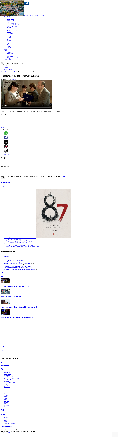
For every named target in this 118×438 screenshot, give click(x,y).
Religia (9, 37)
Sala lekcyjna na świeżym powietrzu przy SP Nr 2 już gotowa (19, 241)
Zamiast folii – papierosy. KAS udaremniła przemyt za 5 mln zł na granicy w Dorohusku (26, 248)
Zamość (6, 67)
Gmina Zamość (8, 69)
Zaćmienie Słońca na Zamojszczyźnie (13, 264)
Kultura (9, 32)
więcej (2, 186)
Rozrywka (9, 42)
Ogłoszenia (10, 46)
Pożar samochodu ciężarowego (11, 296)
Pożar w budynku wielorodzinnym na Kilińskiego (17, 317)
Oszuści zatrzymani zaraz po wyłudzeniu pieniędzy (17, 267)
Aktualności (5, 183)
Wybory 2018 (10, 20)
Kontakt (9, 52)
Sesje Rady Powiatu (12, 26)
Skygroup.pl (10, 432)
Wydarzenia (10, 22)
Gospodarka (10, 33)
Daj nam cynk (6, 426)
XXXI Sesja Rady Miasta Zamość (12, 239)
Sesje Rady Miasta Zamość (14, 23)
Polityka (9, 36)
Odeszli (9, 47)
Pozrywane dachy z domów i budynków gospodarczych (18, 266)
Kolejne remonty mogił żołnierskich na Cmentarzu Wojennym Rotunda (22, 246)
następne (9, 154)
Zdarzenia (9, 27)
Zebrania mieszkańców (13, 29)
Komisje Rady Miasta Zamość (14, 24)
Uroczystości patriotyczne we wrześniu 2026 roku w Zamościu (20, 238)
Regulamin (10, 56)
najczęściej (6, 256)
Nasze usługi (10, 53)
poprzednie (3, 154)
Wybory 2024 (10, 19)
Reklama (9, 45)
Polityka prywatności (12, 58)
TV (9, 71)
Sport (8, 39)
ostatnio (6, 255)
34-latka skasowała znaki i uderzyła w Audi (15, 286)
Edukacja (9, 34)
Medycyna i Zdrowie (12, 30)
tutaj (63, 176)
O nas (3, 414)
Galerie (4, 347)
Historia (9, 43)
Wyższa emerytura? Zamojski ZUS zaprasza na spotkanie (18, 245)
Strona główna (4, 71)
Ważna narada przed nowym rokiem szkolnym (15, 242)
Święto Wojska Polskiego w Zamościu (14, 260)
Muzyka (9, 40)
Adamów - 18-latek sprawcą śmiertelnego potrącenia (17, 263)
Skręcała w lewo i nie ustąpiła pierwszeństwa (15, 262)
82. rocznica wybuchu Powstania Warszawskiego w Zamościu (20, 269)
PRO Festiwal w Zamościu (11, 243)
